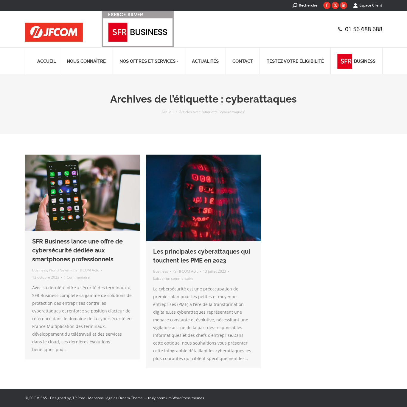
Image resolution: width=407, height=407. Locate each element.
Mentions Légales (102, 397)
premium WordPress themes (180, 397)
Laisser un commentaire (173, 278)
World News (59, 270)
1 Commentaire (77, 277)
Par (86, 270)
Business (39, 270)
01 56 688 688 (363, 29)
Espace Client (370, 5)
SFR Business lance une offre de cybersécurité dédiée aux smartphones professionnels (77, 250)
